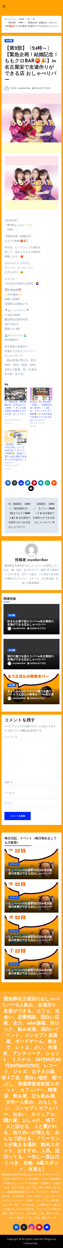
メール (9, 792)
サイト (8, 803)
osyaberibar (24, 88)
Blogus (49, 1239)
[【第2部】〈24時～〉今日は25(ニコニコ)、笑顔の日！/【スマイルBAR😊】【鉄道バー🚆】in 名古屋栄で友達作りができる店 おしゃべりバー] (16, 436)
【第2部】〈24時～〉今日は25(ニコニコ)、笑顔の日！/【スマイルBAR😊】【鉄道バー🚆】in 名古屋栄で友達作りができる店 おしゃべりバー (15, 453)
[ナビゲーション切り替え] (4, 6)
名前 (8, 782)
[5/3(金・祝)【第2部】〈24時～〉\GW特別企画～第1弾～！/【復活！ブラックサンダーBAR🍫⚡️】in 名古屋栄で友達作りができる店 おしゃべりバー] (41, 394)
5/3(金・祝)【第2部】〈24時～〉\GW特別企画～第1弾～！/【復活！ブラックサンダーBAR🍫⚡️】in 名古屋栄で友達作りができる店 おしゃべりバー (41, 411)
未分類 (9, 40)
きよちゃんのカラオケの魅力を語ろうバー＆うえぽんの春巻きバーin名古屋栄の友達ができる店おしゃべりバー (30, 694)
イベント (14, 864)
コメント (10, 736)
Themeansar (30, 1243)
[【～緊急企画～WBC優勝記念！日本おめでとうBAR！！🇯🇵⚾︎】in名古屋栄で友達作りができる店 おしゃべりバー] (16, 394)
